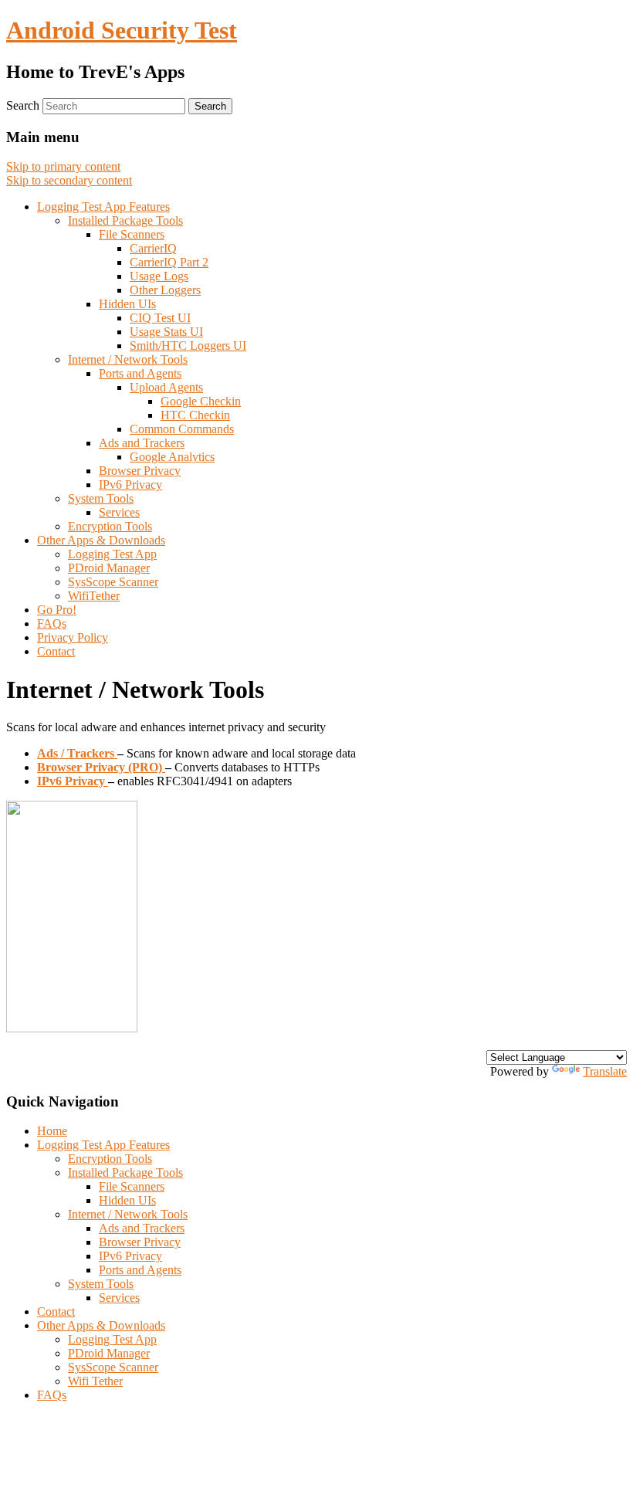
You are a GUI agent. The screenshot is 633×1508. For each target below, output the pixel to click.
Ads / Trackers (77, 753)
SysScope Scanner (113, 581)
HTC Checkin (195, 415)
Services (119, 512)
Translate (605, 1071)
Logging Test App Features (103, 206)
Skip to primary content (63, 166)
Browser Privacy (140, 470)
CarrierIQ (153, 248)
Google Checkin (201, 401)
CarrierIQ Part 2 (169, 262)
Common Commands (182, 428)
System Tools (101, 498)
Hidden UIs (127, 303)
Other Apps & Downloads (101, 540)
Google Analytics (172, 456)
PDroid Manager (109, 567)
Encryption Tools (110, 526)
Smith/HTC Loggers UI (188, 345)
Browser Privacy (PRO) (101, 767)
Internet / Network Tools (128, 359)
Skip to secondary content (69, 180)
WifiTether (94, 595)
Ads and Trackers (141, 442)
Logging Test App (112, 554)
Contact (56, 651)
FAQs (51, 623)
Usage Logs (159, 276)
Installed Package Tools (125, 220)
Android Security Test (121, 30)
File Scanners (131, 234)
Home (52, 1130)
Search (22, 105)
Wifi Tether (95, 1381)
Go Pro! (56, 609)
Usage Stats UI (166, 331)
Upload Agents (166, 387)
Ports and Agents (140, 373)
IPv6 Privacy (130, 484)
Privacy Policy (72, 637)
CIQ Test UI (160, 317)
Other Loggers (165, 290)
